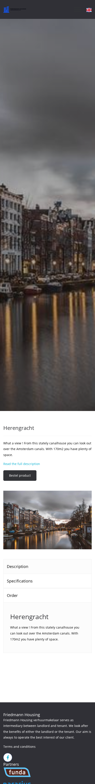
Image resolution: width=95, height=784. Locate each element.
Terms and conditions (19, 746)
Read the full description (21, 464)
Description (17, 566)
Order (12, 595)
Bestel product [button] (20, 475)
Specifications (20, 581)
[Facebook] (7, 757)
